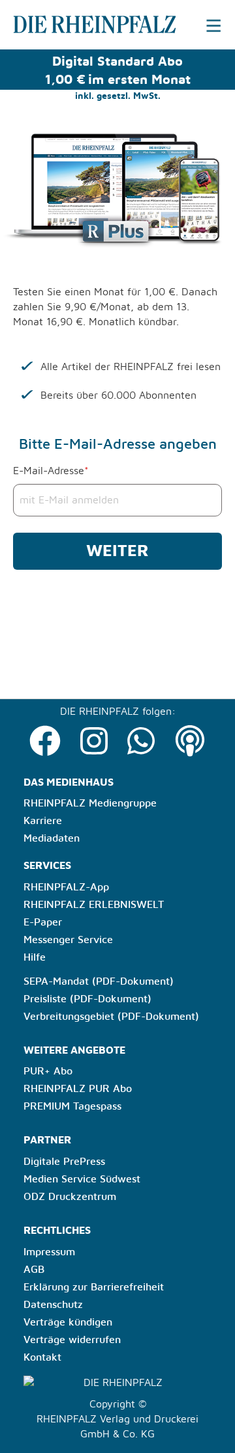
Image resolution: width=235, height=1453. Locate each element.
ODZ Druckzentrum (70, 1197)
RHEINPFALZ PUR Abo (78, 1089)
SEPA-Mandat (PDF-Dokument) (99, 981)
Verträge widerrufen (72, 1340)
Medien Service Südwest (82, 1179)
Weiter (117, 551)
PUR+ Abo (48, 1071)
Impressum (49, 1252)
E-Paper (43, 922)
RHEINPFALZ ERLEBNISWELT (94, 905)
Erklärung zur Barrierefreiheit (94, 1287)
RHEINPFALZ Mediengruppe (90, 803)
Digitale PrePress (64, 1161)
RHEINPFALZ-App (66, 887)
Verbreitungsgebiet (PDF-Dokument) (111, 1016)
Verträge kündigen (68, 1322)
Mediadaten (52, 838)
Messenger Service (68, 940)
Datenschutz (53, 1305)
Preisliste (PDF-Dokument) (87, 999)
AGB (34, 1269)
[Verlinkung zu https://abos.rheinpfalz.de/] (40, 24)
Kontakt (42, 1357)
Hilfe (35, 957)
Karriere (43, 821)
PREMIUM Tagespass (72, 1106)
